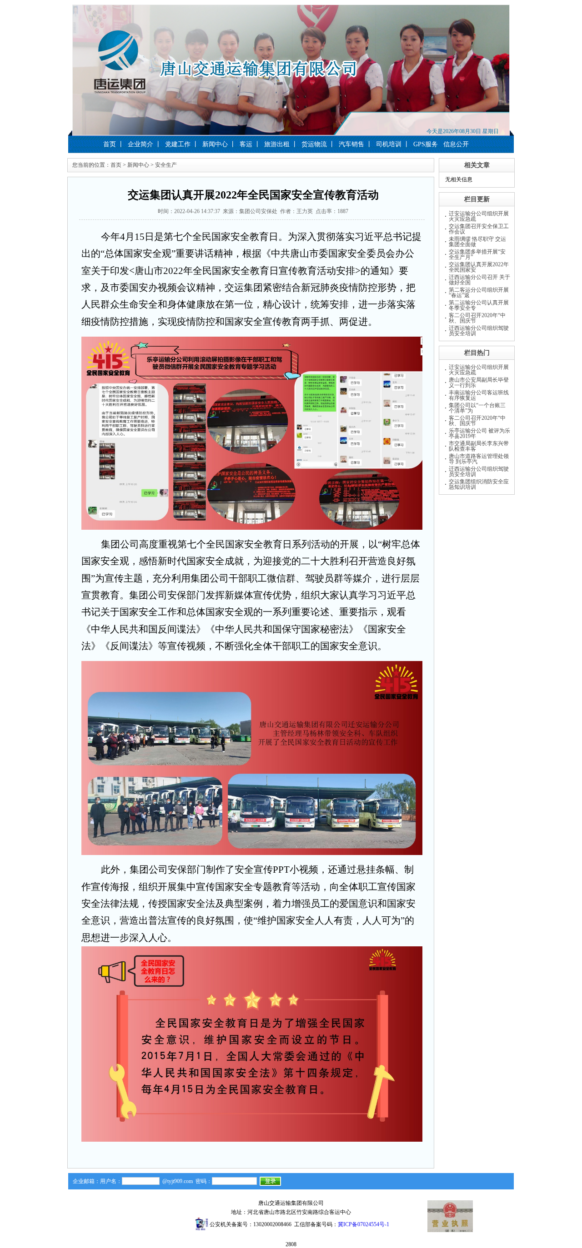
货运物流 (314, 144)
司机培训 (388, 144)
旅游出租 (277, 144)
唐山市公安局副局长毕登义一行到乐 (479, 382)
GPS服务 (425, 144)
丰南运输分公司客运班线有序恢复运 (479, 395)
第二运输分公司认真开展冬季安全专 (479, 305)
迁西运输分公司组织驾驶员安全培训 (479, 331)
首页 (109, 144)
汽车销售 (351, 144)
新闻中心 (215, 144)
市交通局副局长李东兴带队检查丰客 (479, 446)
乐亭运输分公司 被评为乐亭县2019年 (479, 433)
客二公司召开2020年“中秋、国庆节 (477, 318)
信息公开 (456, 144)
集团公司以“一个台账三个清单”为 (477, 408)
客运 (246, 144)
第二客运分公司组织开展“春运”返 (479, 292)
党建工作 (178, 144)
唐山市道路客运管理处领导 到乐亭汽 (479, 459)
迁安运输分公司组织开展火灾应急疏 (479, 216)
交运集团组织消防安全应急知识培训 (479, 484)
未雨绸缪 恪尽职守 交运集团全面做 (477, 242)
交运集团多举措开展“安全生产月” (477, 254)
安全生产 (166, 165)
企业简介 (140, 144)
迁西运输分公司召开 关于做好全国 (479, 280)
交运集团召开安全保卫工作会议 (479, 229)
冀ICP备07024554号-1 (363, 1224)
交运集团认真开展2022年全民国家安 (479, 267)
